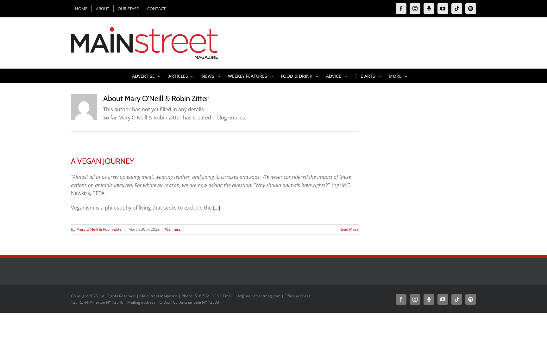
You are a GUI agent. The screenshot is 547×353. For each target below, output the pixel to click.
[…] (216, 207)
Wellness (173, 229)
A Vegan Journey (102, 161)
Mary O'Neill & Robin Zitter (99, 229)
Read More (349, 229)
